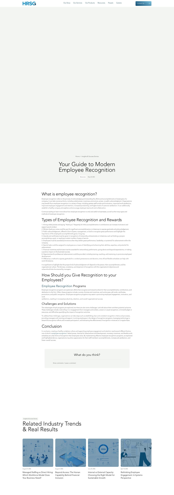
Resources (101, 3)
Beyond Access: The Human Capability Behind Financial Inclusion (67, 475)
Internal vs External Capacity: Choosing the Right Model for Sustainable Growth (101, 475)
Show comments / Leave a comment (64, 363)
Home (78, 156)
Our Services (77, 3)
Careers (119, 3)
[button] (87, 363)
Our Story (66, 3)
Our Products (90, 3)
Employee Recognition (57, 286)
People (110, 3)
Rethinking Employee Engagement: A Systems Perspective (131, 475)
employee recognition (59, 333)
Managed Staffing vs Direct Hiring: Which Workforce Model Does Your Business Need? (38, 475)
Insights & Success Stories (90, 156)
